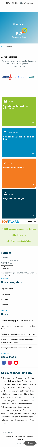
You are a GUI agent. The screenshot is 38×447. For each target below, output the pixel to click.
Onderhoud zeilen (7, 404)
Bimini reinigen (21, 378)
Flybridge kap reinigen (16, 384)
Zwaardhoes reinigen (10, 417)
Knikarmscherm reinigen (10, 397)
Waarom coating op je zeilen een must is (17, 321)
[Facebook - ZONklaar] (4, 364)
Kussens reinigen (7, 401)
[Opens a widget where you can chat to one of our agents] (30, 443)
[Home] (2, 46)
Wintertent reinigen (30, 414)
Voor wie (4, 299)
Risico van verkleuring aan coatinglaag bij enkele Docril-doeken (17, 341)
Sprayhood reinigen (8, 410)
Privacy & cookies (18, 437)
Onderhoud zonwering (23, 404)
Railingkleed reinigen (8, 407)
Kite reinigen (29, 394)
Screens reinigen (24, 407)
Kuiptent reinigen (26, 397)
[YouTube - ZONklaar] (16, 364)
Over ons (4, 305)
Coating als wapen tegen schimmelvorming (18, 334)
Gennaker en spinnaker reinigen (20, 388)
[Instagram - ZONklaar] (10, 364)
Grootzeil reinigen (22, 391)
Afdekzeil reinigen (7, 378)
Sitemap (8, 437)
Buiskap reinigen (14, 381)
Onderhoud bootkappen (24, 401)
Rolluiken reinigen (7, 420)
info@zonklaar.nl (28, 3)
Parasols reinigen (21, 420)
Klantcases (5, 294)
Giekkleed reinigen (8, 391)
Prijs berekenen (7, 289)
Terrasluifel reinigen (24, 410)
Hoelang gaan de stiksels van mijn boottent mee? (18, 327)
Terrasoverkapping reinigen (11, 414)
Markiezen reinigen (26, 417)
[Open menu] (35, 221)
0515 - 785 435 (12, 3)
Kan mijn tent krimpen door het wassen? (17, 348)
